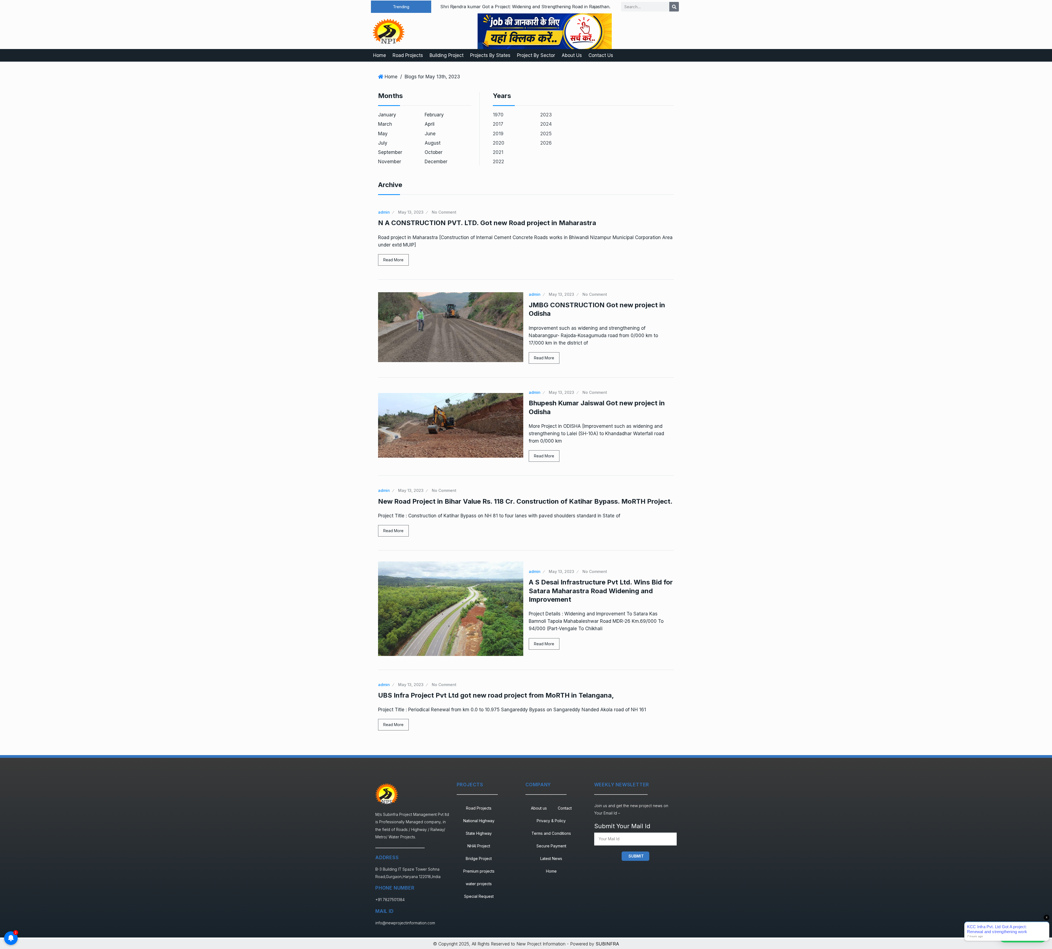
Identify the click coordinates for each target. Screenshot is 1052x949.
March (385, 124)
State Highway (479, 833)
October (433, 152)
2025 (546, 133)
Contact (565, 808)
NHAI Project (478, 846)
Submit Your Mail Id (622, 826)
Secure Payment (551, 846)
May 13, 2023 (411, 212)
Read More (393, 259)
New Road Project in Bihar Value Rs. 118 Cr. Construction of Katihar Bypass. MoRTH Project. (525, 501)
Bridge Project (479, 858)
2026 (546, 143)
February (434, 114)
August (433, 143)
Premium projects (478, 871)
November (389, 161)
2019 (498, 133)
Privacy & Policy (551, 820)
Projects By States (490, 55)
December (436, 161)
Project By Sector (536, 55)
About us (539, 808)
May (383, 133)
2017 (498, 124)
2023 (546, 114)
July (382, 143)
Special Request (479, 896)
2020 (498, 143)
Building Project (447, 55)
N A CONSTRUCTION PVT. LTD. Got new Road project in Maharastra (487, 223)
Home (379, 55)
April (429, 124)
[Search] (674, 7)
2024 (546, 124)
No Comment (444, 212)
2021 (498, 152)
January (387, 114)
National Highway (478, 820)
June (430, 133)
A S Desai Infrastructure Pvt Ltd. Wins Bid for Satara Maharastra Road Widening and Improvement (601, 590)
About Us (572, 55)
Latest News (551, 858)
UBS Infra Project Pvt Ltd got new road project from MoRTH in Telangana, (496, 695)
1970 (498, 114)
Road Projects (408, 55)
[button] (401, 7)
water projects (479, 883)
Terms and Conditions (551, 833)
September (390, 152)
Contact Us (600, 55)
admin (384, 212)
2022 (498, 161)
